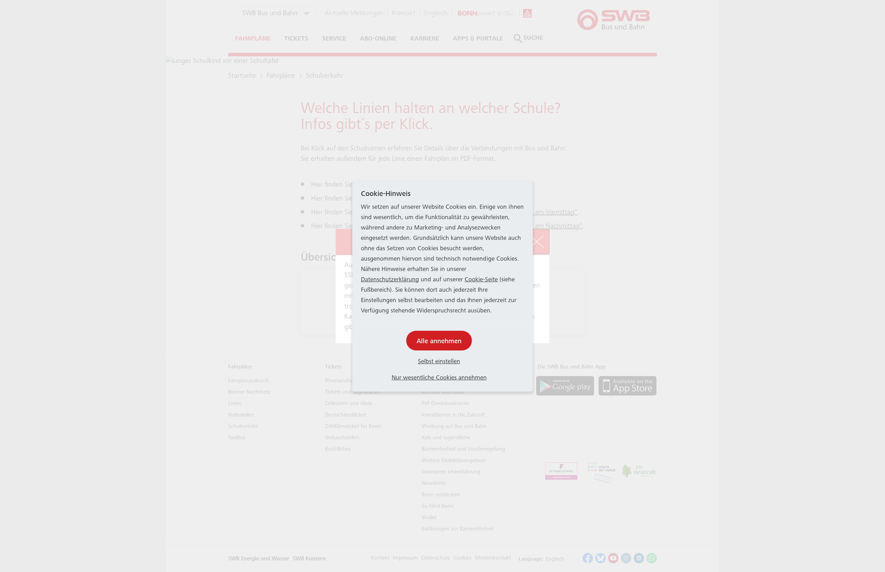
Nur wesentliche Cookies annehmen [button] (439, 378)
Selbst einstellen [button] (439, 362)
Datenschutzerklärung (390, 280)
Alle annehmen (439, 341)
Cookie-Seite (481, 280)
